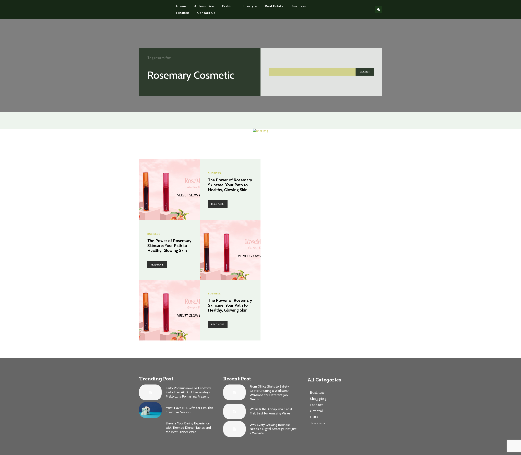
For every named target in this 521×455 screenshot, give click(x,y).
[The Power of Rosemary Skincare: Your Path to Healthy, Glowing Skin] (169, 189)
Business (214, 173)
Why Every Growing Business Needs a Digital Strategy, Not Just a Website (273, 429)
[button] (378, 9)
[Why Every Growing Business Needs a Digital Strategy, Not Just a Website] (234, 429)
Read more (217, 204)
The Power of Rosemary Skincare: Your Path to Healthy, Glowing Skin (230, 184)
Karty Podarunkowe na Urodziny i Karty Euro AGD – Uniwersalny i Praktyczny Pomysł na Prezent (189, 392)
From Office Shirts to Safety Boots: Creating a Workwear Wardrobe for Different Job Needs (269, 392)
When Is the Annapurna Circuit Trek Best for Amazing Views (271, 411)
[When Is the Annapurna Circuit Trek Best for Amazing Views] (234, 411)
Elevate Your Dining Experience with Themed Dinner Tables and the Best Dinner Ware (188, 427)
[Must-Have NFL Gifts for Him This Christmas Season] (150, 410)
